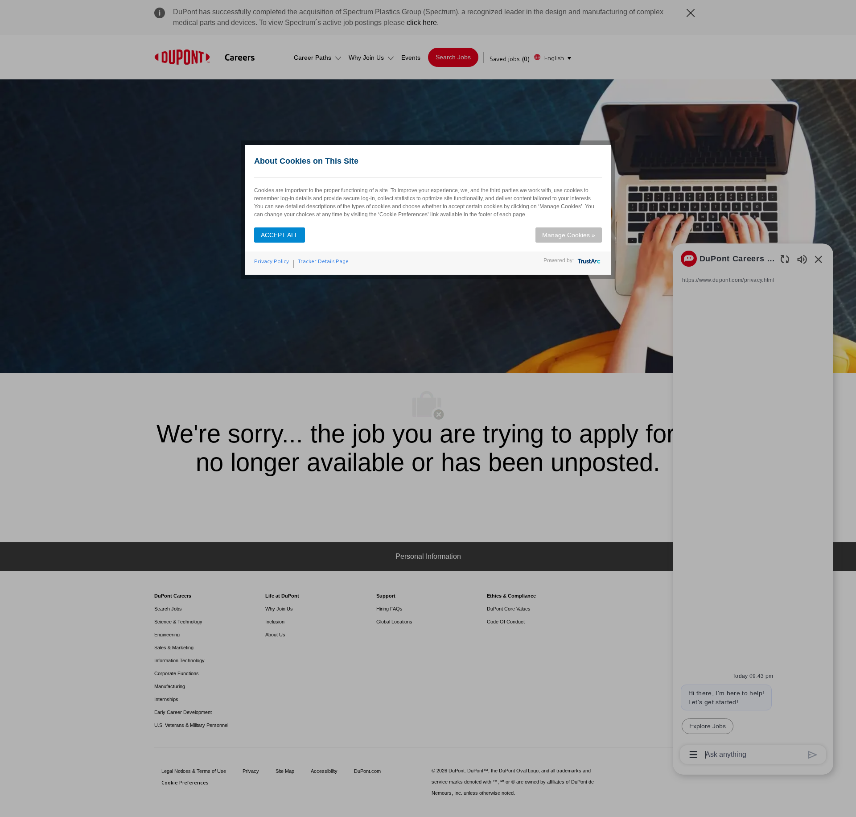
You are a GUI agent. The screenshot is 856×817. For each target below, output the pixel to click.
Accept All (279, 235)
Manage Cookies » (568, 235)
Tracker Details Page (323, 261)
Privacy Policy (271, 261)
